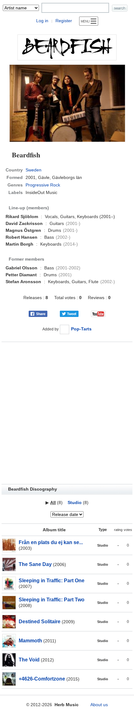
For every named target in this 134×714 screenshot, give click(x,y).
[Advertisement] (67, 413)
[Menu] (88, 21)
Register (63, 20)
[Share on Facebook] (38, 313)
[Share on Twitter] (69, 313)
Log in (42, 20)
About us (99, 704)
